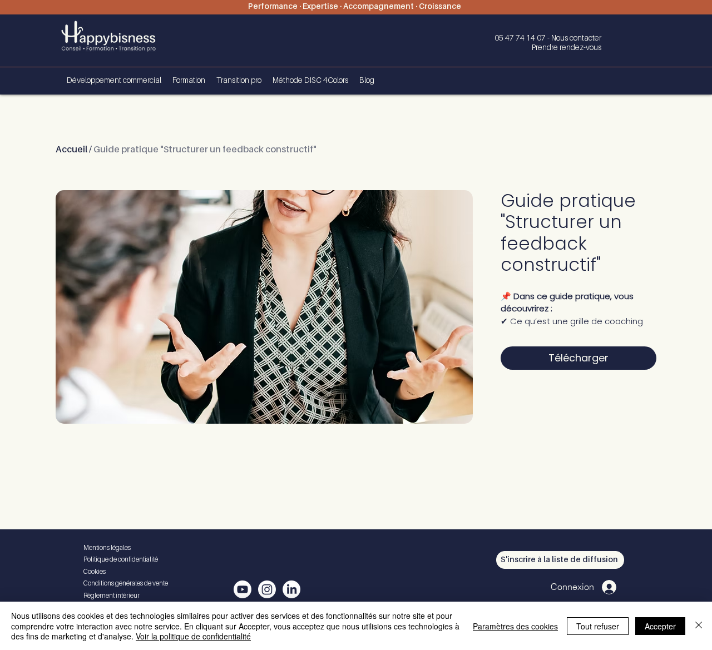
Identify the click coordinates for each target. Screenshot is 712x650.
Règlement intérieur (111, 596)
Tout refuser (597, 626)
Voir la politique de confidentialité (193, 636)
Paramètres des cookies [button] (515, 626)
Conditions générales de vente (125, 583)
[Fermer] (698, 626)
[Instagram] (267, 589)
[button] (560, 560)
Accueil (71, 150)
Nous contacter (576, 38)
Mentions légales (107, 548)
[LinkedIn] (291, 589)
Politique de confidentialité (120, 560)
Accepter (660, 626)
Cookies (94, 572)
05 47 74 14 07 (521, 38)
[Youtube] (242, 589)
